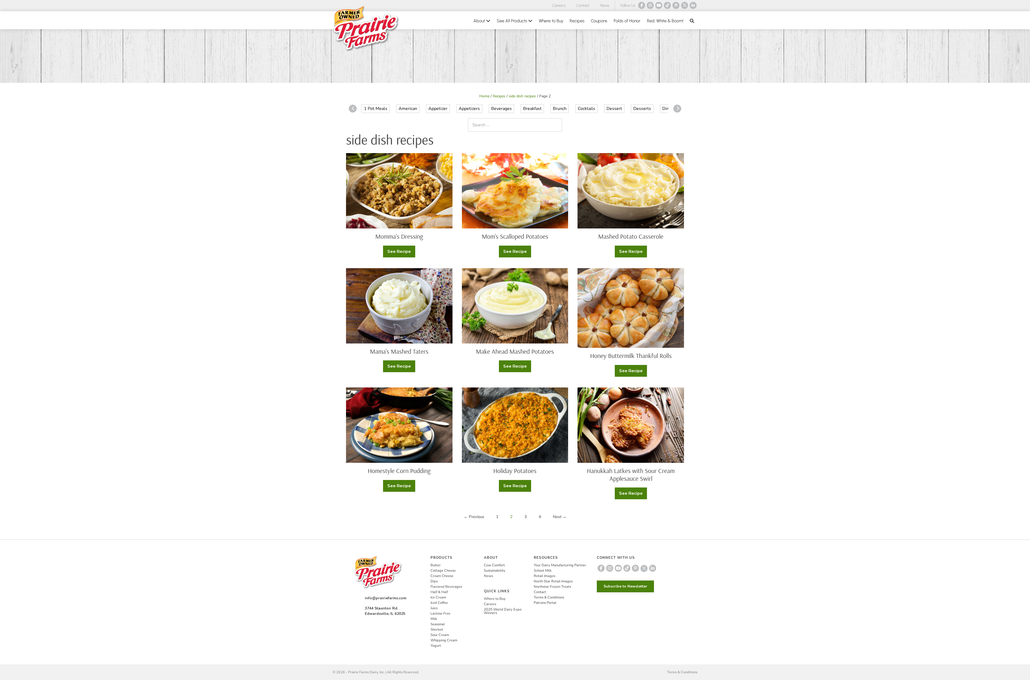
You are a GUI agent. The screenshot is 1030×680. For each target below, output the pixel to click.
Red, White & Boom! (665, 20)
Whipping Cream (444, 640)
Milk (434, 618)
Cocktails (586, 109)
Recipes (577, 20)
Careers (558, 5)
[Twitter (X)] (684, 5)
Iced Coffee (439, 602)
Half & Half (439, 592)
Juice (434, 608)
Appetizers (469, 109)
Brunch (559, 109)
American (408, 109)
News (604, 5)
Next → (559, 516)
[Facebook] (641, 5)
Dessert (614, 109)
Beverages (501, 109)
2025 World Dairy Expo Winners (502, 611)
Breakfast (532, 109)
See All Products (512, 20)
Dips (434, 581)
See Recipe (401, 253)
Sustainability (494, 570)
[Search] (556, 125)
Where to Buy (551, 20)
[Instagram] (650, 5)
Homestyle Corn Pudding (399, 471)
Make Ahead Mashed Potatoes (515, 351)
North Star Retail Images (553, 581)
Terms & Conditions (549, 597)
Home (484, 96)
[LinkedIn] (693, 5)
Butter (436, 565)
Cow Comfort (494, 565)
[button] (692, 21)
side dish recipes (522, 96)
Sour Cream (440, 635)
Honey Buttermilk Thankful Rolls (631, 356)
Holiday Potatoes (514, 471)
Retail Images (544, 576)
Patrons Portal (545, 602)
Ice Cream (438, 597)
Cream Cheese (442, 576)
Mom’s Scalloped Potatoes (515, 236)
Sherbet (437, 629)
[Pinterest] (675, 5)
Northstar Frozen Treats (552, 586)
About (479, 20)
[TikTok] (667, 5)
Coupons (599, 20)
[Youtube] (658, 5)
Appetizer (437, 109)
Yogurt (436, 645)
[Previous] (353, 109)
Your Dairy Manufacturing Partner (560, 565)
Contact (583, 5)
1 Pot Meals (375, 109)
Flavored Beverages (446, 586)
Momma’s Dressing (399, 236)
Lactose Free (440, 613)
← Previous (474, 516)
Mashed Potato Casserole (630, 236)
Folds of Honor (627, 20)
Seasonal (438, 624)
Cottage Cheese (443, 570)
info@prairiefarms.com (385, 598)
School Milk (543, 570)
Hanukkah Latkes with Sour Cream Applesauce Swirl (631, 474)
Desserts (642, 109)
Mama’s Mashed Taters (399, 351)
